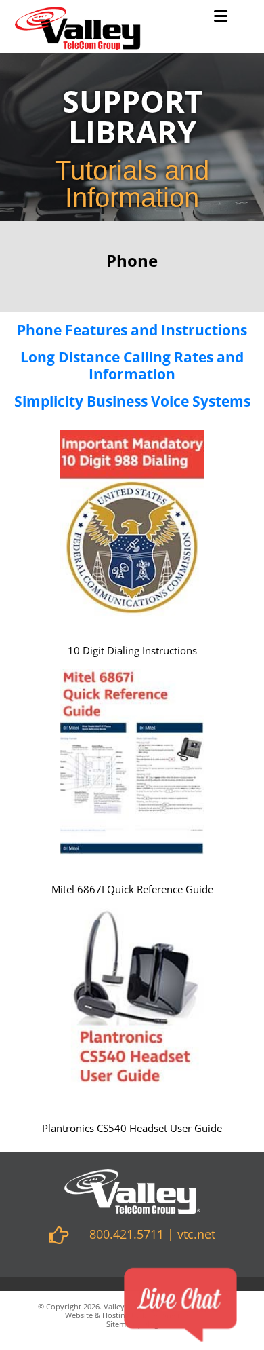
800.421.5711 (126, 1234)
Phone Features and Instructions (132, 329)
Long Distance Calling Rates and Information (132, 365)
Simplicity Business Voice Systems (132, 401)
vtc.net (196, 1234)
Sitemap (120, 1324)
